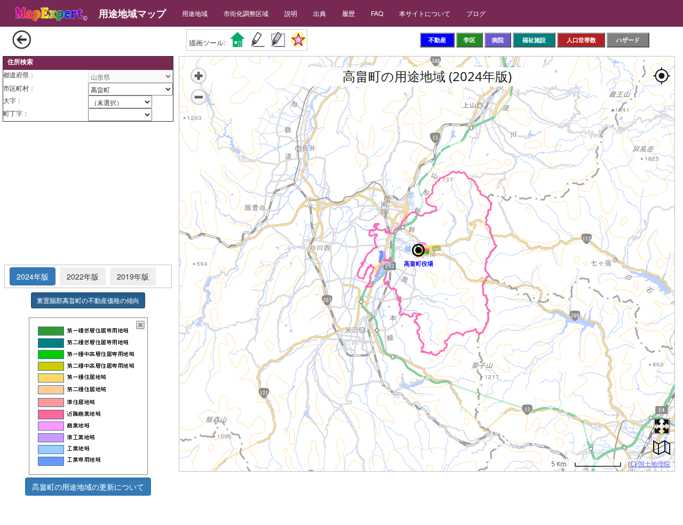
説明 (290, 13)
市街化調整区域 (246, 13)
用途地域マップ (132, 13)
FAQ (377, 13)
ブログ (476, 13)
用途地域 (195, 13)
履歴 (348, 13)
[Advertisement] (88, 193)
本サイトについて (424, 13)
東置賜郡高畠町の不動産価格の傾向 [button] (88, 300)
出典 (319, 13)
